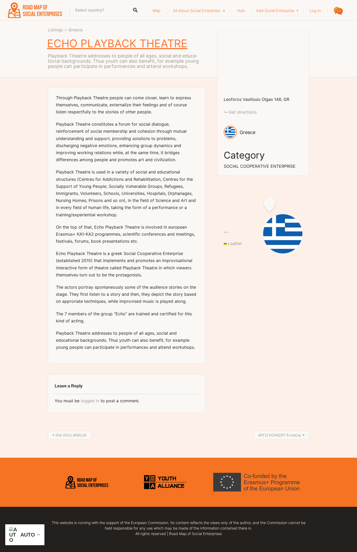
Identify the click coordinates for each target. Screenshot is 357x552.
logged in (90, 400)
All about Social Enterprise (196, 10)
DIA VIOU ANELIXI (71, 435)
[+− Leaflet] (263, 63)
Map (156, 10)
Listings (55, 29)
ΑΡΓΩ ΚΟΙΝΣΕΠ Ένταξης (279, 435)
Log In (315, 10)
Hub (241, 10)
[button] (302, 226)
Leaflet (234, 243)
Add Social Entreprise (275, 10)
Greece (75, 29)
